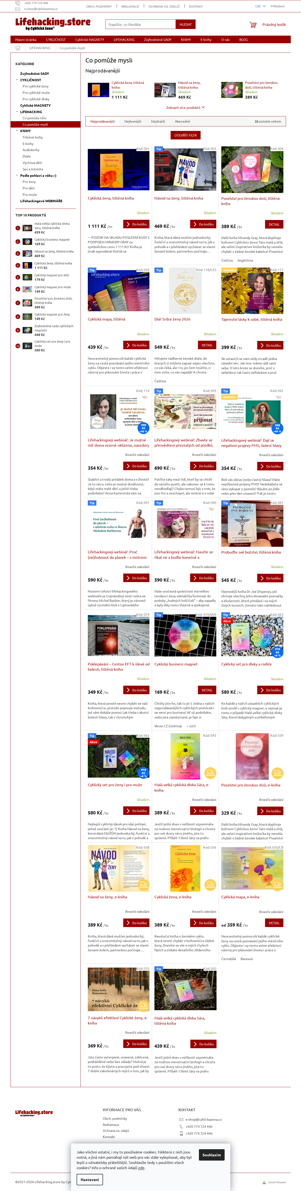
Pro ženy (29, 181)
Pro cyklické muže (36, 92)
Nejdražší (158, 121)
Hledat (186, 24)
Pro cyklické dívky (36, 99)
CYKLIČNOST (30, 80)
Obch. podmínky (99, 6)
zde (141, 1167)
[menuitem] (25, 39)
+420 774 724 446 (199, 1126)
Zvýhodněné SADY (34, 73)
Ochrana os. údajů (164, 6)
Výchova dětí (32, 162)
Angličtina (245, 260)
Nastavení (90, 1179)
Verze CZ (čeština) (168, 726)
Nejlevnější (132, 121)
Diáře (27, 156)
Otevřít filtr (185, 135)
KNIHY (25, 131)
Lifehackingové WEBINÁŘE (41, 201)
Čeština (227, 260)
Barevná (247, 959)
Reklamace (130, 6)
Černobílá (228, 959)
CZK (258, 6)
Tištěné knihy (33, 137)
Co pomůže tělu (34, 118)
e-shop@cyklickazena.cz (204, 1119)
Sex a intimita (33, 169)
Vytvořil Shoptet (277, 1182)
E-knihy (28, 143)
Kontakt (196, 6)
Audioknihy (31, 150)
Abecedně (182, 121)
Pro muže (30, 194)
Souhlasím (211, 1154)
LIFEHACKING (31, 112)
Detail (274, 224)
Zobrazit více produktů (183, 107)
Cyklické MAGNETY (35, 105)
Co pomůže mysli (35, 124)
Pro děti (29, 188)
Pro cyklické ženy (36, 86)
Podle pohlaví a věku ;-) (38, 175)
